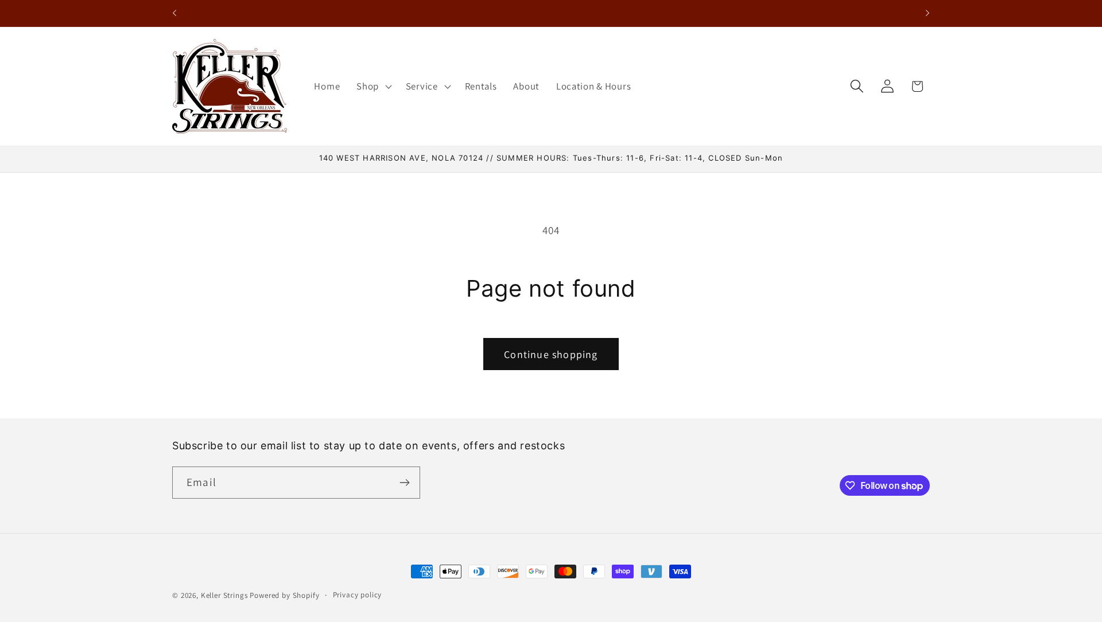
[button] (373, 86)
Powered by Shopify (284, 595)
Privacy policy (357, 595)
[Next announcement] (927, 13)
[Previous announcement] (174, 13)
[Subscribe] (404, 482)
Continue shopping (550, 354)
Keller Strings (224, 595)
